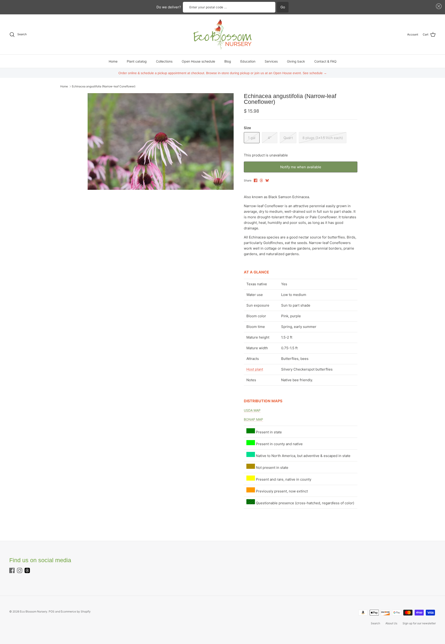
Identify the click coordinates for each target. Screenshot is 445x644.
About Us (391, 623)
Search (375, 623)
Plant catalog (137, 61)
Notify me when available (300, 167)
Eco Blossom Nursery (33, 611)
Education (247, 61)
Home (113, 61)
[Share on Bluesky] (267, 180)
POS (51, 611)
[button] (438, 6)
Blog (227, 61)
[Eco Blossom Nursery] (222, 34)
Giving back (296, 61)
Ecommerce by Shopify (76, 611)
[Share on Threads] (261, 180)
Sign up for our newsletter (419, 623)
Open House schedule (198, 61)
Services (271, 61)
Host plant (254, 369)
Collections (164, 61)
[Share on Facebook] (255, 180)
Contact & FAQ (325, 61)
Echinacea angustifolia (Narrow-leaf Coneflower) (103, 86)
